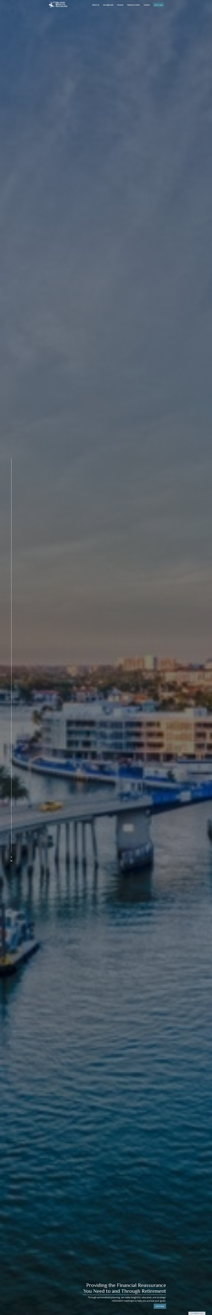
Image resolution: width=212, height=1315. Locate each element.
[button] (96, 5)
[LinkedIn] (11, 860)
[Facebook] (11, 857)
